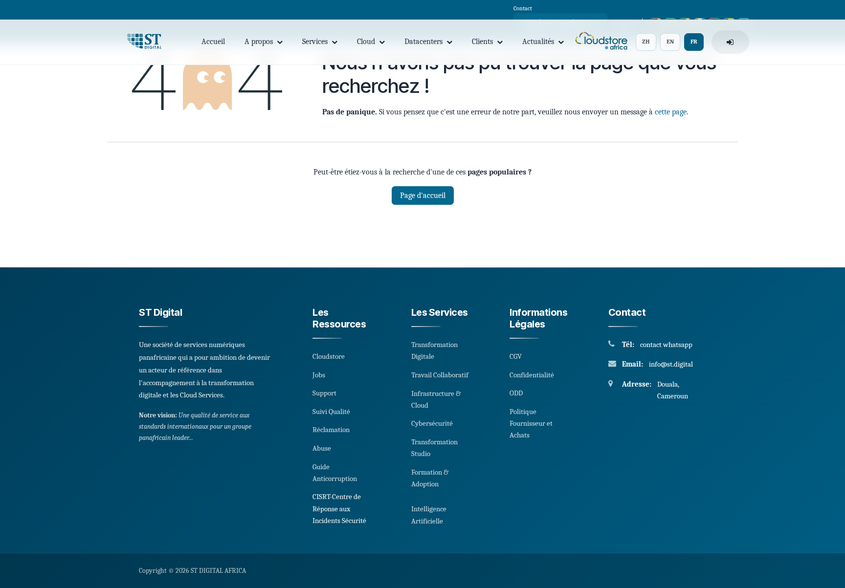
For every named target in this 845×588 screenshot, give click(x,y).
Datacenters (423, 41)
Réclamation (331, 429)
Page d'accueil (422, 195)
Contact (522, 8)
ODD (516, 393)
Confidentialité (532, 374)
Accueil (213, 41)
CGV (516, 356)
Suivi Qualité (331, 411)
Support (324, 393)
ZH (646, 41)
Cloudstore (328, 356)
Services (315, 41)
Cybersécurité (432, 423)
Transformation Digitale (434, 350)
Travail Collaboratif (439, 374)
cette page (671, 112)
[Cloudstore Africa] (600, 42)
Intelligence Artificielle (428, 514)
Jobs (318, 374)
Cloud (366, 41)
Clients (482, 41)
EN (670, 41)
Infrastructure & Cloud (436, 399)
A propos (259, 41)
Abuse (321, 448)
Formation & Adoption (429, 478)
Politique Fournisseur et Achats (531, 423)
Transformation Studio (434, 447)
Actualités (538, 41)
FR (693, 41)
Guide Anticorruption (334, 472)
